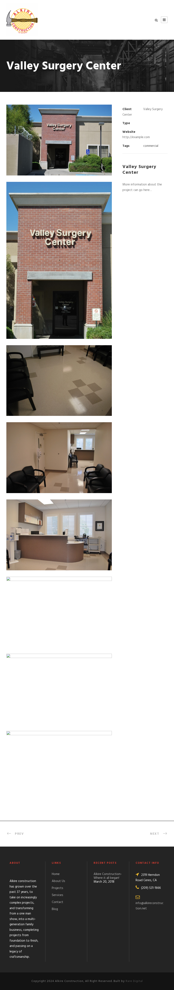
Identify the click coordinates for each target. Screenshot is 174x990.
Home (56, 874)
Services (57, 895)
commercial (150, 146)
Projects (57, 888)
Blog (55, 909)
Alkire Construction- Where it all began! (108, 876)
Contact (57, 902)
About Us (58, 881)
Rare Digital (134, 981)
